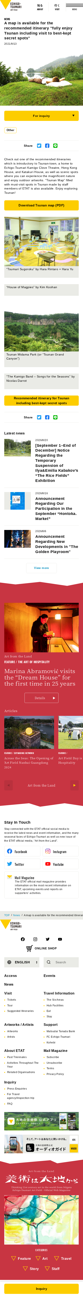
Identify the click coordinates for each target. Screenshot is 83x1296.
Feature (24, 1258)
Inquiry (10, 1082)
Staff (56, 1269)
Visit (8, 993)
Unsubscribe (54, 1062)
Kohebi (51, 1042)
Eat (49, 1011)
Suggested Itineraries (20, 1011)
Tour (10, 1005)
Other (10, 130)
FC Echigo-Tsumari (58, 1036)
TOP (7, 915)
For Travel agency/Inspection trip (20, 1096)
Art (44, 1258)
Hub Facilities (55, 1005)
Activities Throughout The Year (23, 1064)
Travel (66, 1258)
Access (10, 976)
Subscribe (53, 1057)
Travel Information (59, 993)
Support (50, 1024)
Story (34, 1269)
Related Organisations (21, 1072)
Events (50, 976)
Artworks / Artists (19, 1024)
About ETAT (14, 1051)
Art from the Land (41, 785)
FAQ (9, 1103)
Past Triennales (17, 1057)
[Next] (74, 785)
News (7, 19)
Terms (50, 1068)
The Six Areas (55, 999)
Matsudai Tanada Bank (61, 1031)
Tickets (11, 999)
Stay (49, 1016)
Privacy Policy (55, 1074)
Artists (11, 1036)
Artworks (12, 1031)
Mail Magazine (55, 1051)
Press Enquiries (17, 1088)
